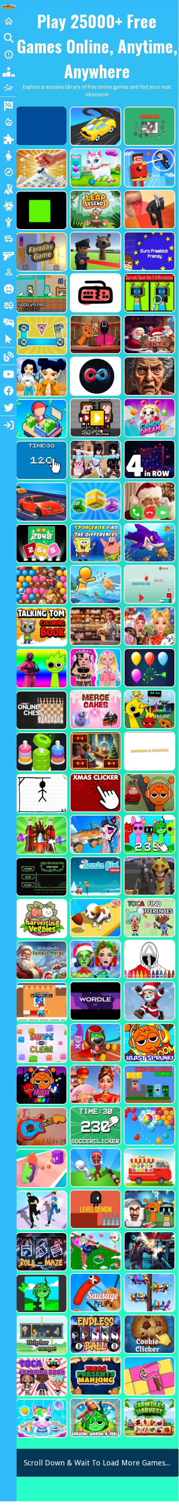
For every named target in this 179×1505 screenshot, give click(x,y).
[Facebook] (8, 390)
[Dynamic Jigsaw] (149, 126)
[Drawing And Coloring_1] (149, 751)
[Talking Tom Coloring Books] (41, 626)
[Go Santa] (149, 334)
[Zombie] (8, 205)
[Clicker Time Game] (41, 460)
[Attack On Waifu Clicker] (95, 459)
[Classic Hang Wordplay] (41, 793)
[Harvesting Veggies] (41, 918)
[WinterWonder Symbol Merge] (41, 960)
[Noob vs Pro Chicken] (41, 293)
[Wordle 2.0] (95, 1001)
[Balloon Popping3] (149, 667)
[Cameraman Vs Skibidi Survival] (149, 209)
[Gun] (8, 255)
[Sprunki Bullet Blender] (95, 251)
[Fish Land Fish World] (95, 584)
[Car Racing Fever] (41, 502)
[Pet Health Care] (95, 167)
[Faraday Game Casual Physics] (41, 252)
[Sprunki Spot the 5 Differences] (149, 292)
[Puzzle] (8, 138)
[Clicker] (8, 338)
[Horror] (8, 288)
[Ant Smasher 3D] (41, 168)
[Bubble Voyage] (41, 585)
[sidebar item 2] (8, 424)
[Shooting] (8, 188)
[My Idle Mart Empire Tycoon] (41, 418)
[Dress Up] (8, 155)
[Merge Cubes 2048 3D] (95, 501)
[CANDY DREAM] (149, 417)
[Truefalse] (41, 210)
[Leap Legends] (95, 209)
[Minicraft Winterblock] (41, 1001)
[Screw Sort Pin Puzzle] (41, 835)
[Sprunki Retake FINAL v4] (149, 709)
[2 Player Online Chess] (41, 710)
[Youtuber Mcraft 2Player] (95, 417)
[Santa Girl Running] (95, 876)
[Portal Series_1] (41, 876)
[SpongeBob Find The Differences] (95, 542)
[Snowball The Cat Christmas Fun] (149, 584)
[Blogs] (8, 356)
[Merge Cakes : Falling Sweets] (95, 709)
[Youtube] (8, 373)
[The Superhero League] (149, 167)
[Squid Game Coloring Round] (149, 959)
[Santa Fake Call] (149, 501)
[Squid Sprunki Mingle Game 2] (95, 334)
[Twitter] (8, 407)
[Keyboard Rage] (95, 292)
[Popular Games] (8, 71)
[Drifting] (8, 322)
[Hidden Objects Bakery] (95, 626)
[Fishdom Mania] (149, 542)
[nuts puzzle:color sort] (41, 751)
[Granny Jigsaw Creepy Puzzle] (149, 376)
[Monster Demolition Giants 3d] (95, 834)
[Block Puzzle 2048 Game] (41, 543)
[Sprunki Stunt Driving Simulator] (149, 792)
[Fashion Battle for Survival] (41, 377)
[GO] (8, 38)
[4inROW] (149, 459)
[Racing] (8, 105)
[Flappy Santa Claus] (149, 1001)
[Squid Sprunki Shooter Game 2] (41, 668)
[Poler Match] (95, 376)
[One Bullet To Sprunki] (149, 876)
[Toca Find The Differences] (149, 917)
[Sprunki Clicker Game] (149, 834)
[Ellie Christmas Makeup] (95, 959)
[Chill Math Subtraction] (95, 751)
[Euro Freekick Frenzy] (149, 251)
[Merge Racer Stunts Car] (95, 126)
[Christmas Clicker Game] (95, 792)
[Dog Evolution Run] (95, 917)
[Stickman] (8, 222)
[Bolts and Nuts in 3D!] (41, 335)
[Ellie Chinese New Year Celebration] (149, 626)
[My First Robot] (95, 667)
